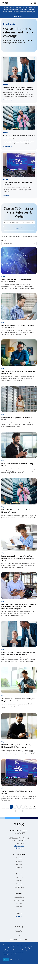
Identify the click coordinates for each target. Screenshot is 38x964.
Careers (19, 907)
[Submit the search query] (4, 222)
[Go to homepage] (4, 2)
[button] (16, 959)
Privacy (19, 935)
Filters (17, 228)
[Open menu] (35, 3)
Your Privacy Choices (21, 940)
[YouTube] (19, 916)
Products (19, 858)
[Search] (31, 3)
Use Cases (19, 864)
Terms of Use (19, 931)
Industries (19, 867)
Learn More (18, 16)
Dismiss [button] (6, 960)
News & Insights (19, 900)
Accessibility (19, 927)
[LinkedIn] (16, 916)
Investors (19, 881)
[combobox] (19, 243)
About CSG (19, 877)
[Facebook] (22, 916)
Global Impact (19, 887)
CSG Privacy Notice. (9, 955)
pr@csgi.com (19, 848)
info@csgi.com (19, 846)
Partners (19, 884)
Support (19, 903)
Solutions (19, 861)
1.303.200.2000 (19, 844)
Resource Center (19, 897)
